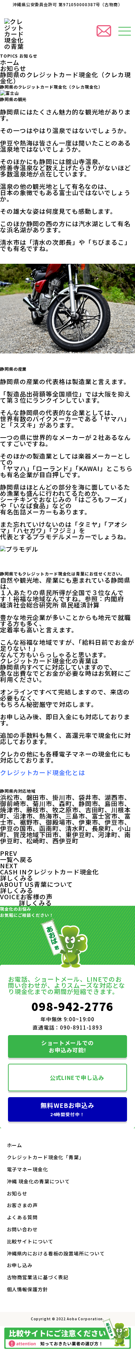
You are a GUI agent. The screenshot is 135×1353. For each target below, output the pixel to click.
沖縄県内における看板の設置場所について (56, 1253)
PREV (8, 853)
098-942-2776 (73, 1006)
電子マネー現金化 (27, 1169)
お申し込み (20, 1265)
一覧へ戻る (16, 859)
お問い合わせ (22, 1229)
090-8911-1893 (81, 1027)
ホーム (9, 62)
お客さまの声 (22, 1205)
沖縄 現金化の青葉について (38, 1181)
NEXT (9, 865)
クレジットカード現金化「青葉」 (45, 1157)
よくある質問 (22, 1217)
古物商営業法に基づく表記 (38, 1277)
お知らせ (13, 68)
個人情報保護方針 (27, 1289)
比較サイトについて (30, 1241)
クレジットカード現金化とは (42, 772)
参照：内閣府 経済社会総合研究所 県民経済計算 (65, 601)
